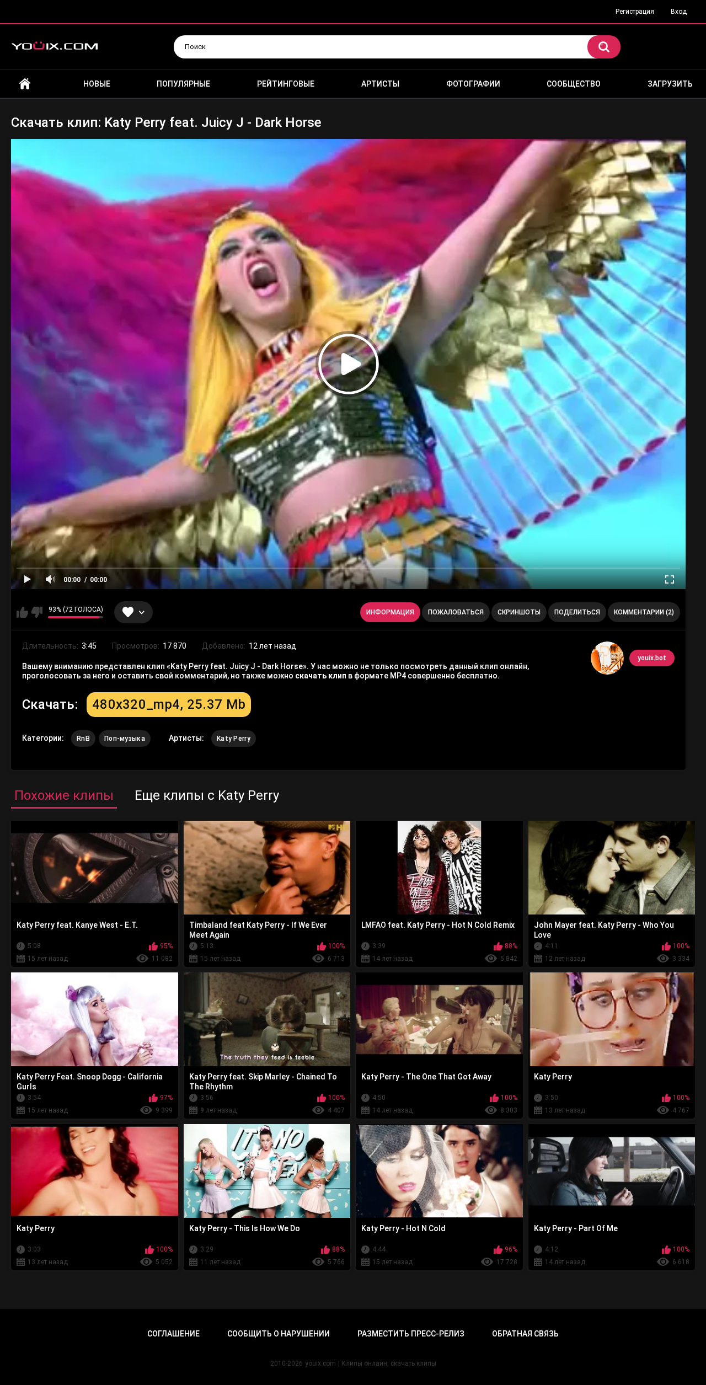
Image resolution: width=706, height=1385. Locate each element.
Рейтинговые (285, 83)
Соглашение (173, 1333)
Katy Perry (233, 738)
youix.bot (652, 658)
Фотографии (473, 83)
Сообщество (574, 83)
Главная (25, 84)
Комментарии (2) (644, 612)
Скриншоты (519, 612)
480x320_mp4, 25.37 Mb (168, 704)
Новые (96, 83)
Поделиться (577, 612)
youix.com (320, 1363)
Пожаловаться (456, 612)
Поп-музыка (124, 738)
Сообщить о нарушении (278, 1333)
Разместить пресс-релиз (410, 1333)
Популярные (183, 83)
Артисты (380, 83)
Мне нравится (22, 612)
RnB (83, 738)
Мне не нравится (36, 612)
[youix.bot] (607, 658)
